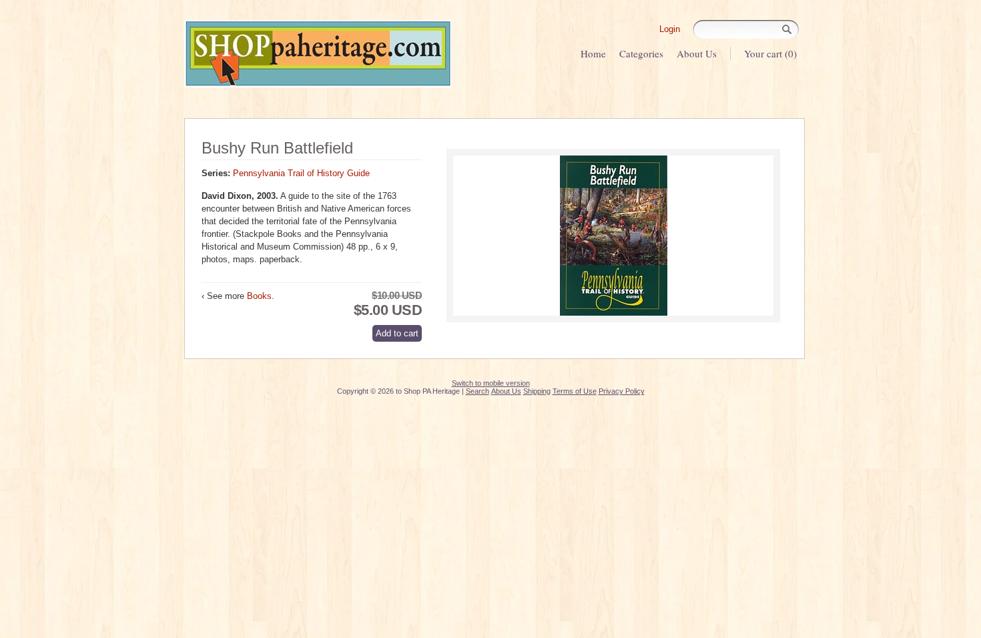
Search (477, 391)
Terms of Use (575, 391)
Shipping (537, 391)
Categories (641, 53)
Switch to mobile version (491, 383)
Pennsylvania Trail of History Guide (301, 173)
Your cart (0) (770, 53)
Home (593, 53)
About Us (697, 53)
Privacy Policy (622, 391)
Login (669, 29)
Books (259, 296)
